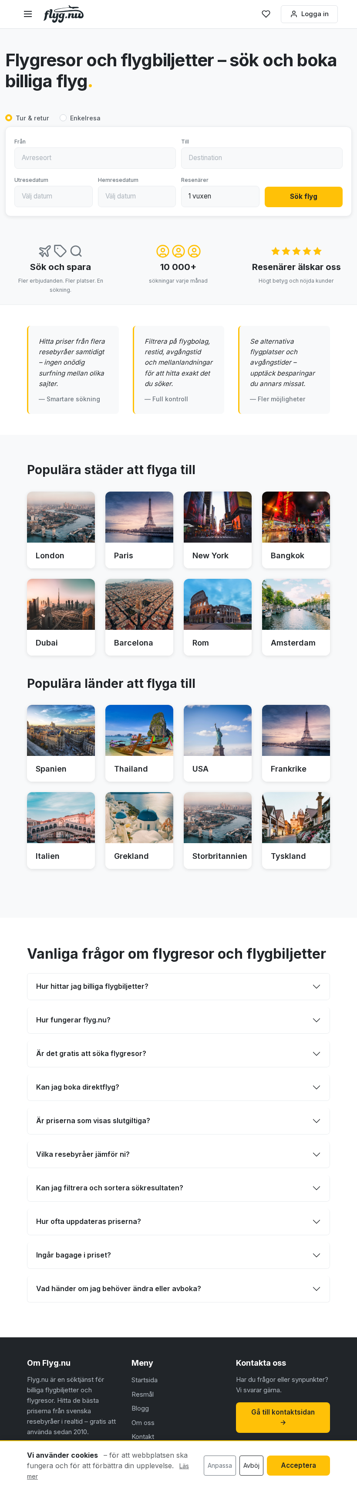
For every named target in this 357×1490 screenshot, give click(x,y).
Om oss (143, 1422)
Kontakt (142, 1436)
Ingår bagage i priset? (73, 1255)
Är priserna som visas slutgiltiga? (93, 1120)
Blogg (140, 1408)
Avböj (251, 1465)
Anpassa (220, 1465)
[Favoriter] (266, 14)
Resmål (142, 1394)
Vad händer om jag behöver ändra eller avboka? (118, 1288)
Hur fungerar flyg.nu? (73, 1019)
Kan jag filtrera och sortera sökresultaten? (109, 1187)
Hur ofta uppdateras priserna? (88, 1221)
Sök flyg (303, 196)
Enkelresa (85, 118)
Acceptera (298, 1465)
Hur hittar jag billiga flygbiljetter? (92, 986)
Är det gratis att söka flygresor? (91, 1053)
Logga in (315, 14)
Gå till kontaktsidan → (283, 1417)
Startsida (144, 1380)
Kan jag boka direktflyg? (77, 1087)
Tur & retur (32, 118)
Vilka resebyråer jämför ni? (83, 1154)
